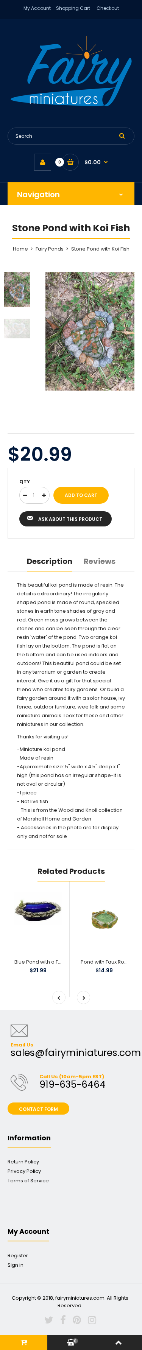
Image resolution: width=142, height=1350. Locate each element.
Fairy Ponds (50, 248)
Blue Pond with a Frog (40, 961)
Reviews (99, 561)
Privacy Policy (24, 1171)
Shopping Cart (73, 8)
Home (20, 248)
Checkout (108, 8)
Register (18, 1255)
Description (49, 561)
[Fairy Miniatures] (71, 104)
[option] (89, 331)
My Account (37, 8)
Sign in (15, 1265)
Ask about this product (70, 519)
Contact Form (38, 1109)
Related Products (71, 871)
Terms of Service (28, 1180)
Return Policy (23, 1161)
